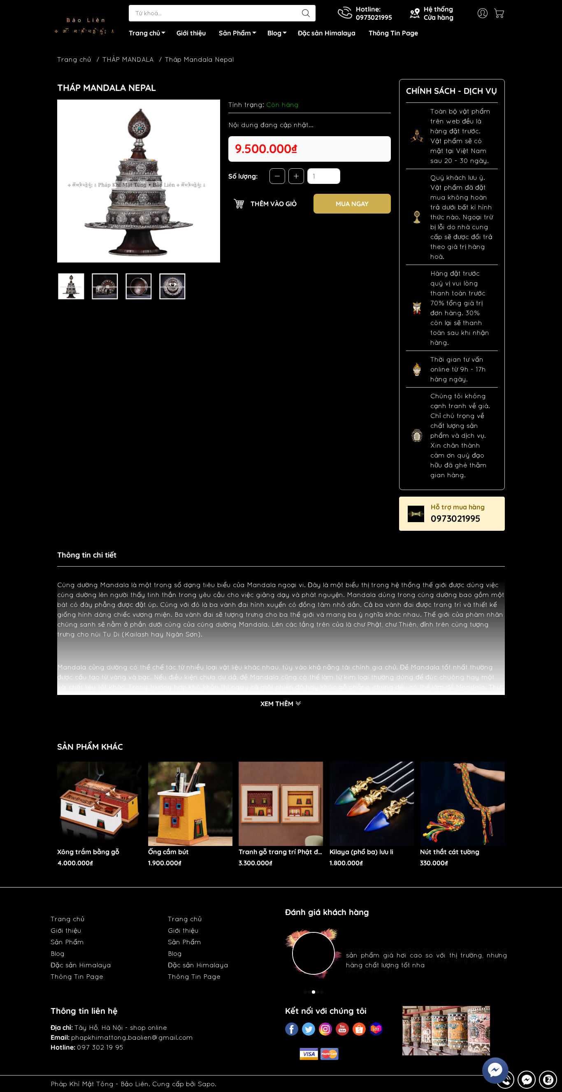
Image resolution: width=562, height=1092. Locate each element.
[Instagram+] (325, 1029)
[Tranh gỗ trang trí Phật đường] (281, 804)
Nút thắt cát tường (449, 852)
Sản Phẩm (235, 33)
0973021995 (456, 518)
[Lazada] (376, 1029)
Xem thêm (277, 703)
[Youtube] (342, 1029)
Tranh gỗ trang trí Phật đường (281, 852)
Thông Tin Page (393, 33)
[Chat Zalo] (548, 1080)
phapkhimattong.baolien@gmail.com (132, 1037)
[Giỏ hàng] (501, 13)
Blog (274, 33)
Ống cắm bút (168, 852)
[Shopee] (359, 1029)
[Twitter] (308, 1029)
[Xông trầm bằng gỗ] (99, 804)
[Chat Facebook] (527, 1080)
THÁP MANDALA (127, 59)
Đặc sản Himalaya (326, 33)
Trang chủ (144, 33)
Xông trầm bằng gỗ (88, 852)
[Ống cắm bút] (190, 804)
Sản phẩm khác (90, 746)
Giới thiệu (191, 33)
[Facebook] (291, 1029)
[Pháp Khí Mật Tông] (86, 22)
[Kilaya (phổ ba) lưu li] (372, 804)
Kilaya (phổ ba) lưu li (361, 852)
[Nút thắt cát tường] (462, 804)
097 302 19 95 (100, 1047)
